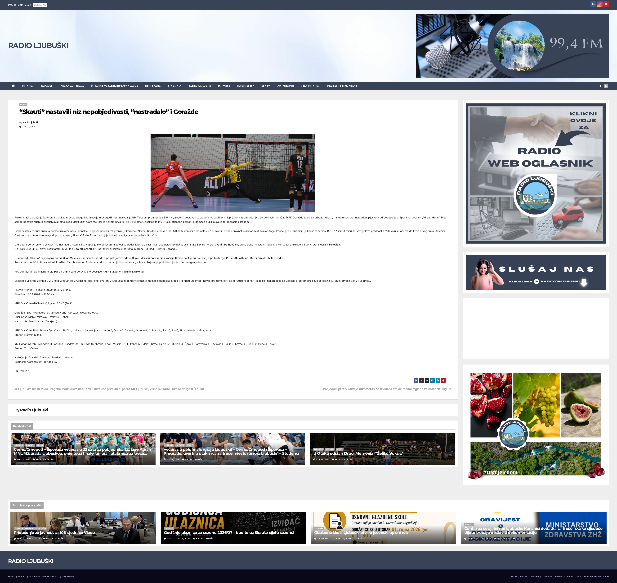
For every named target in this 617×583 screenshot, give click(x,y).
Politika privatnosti (564, 576)
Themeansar (68, 576)
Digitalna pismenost (342, 86)
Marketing (536, 576)
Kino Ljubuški (310, 86)
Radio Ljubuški (31, 122)
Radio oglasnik (200, 86)
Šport (265, 86)
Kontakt (524, 576)
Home (514, 576)
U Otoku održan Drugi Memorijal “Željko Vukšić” (358, 453)
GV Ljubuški (285, 86)
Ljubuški (28, 86)
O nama (548, 576)
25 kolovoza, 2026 (479, 538)
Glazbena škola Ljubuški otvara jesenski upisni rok (361, 532)
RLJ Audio (175, 86)
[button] (600, 86)
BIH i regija (153, 86)
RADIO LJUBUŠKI (38, 45)
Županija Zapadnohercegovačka (114, 86)
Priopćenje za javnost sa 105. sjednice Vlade (54, 532)
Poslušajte (245, 86)
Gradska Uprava (72, 86)
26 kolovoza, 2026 (329, 538)
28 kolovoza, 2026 (29, 538)
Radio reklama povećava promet (593, 576)
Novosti (47, 86)
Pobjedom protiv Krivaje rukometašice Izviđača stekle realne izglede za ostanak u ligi (385, 389)
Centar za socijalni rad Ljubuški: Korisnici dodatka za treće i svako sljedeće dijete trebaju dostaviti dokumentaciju (533, 530)
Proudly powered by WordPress (24, 576)
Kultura (224, 86)
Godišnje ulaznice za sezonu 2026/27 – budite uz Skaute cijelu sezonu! (229, 532)
